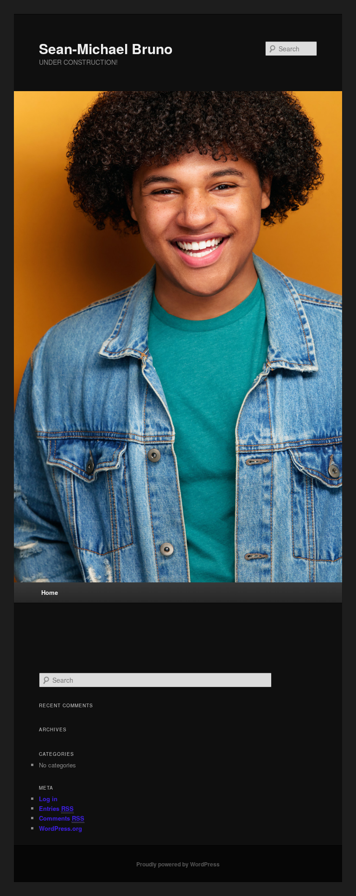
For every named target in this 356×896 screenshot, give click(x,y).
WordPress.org (60, 828)
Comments (61, 818)
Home (49, 592)
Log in (48, 798)
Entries (56, 808)
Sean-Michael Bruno (105, 48)
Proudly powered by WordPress (178, 864)
